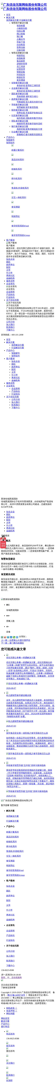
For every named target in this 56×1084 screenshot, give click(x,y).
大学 (13, 372)
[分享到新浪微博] (5, 637)
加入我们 (15, 402)
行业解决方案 (25, 20)
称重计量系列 (12, 832)
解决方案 (10, 342)
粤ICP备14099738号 (16, 995)
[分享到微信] (14, 637)
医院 (13, 369)
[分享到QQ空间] (2, 637)
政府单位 (15, 367)
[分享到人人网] (11, 637)
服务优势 (10, 383)
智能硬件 (15, 353)
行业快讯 (15, 394)
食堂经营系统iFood (15, 870)
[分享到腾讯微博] (8, 637)
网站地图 (10, 1013)
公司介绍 (15, 399)
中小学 (14, 375)
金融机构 (15, 380)
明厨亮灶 (10, 865)
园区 (13, 364)
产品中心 (10, 350)
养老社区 (15, 378)
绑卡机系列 (11, 846)
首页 (8, 339)
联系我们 (15, 405)
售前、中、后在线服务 (11, 977)
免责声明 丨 (11, 1011)
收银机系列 (11, 841)
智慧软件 (15, 356)
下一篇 (12, 643)
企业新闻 (15, 388)
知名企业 (15, 361)
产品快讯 (15, 391)
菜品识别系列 (12, 837)
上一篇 (15, 640)
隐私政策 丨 (11, 1008)
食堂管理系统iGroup (15, 875)
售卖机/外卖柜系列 (14, 851)
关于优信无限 (12, 397)
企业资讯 (10, 386)
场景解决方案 (12, 20)
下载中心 (15, 407)
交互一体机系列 (13, 856)
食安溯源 (10, 861)
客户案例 (10, 358)
